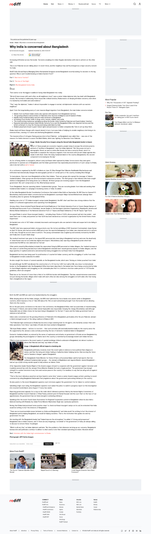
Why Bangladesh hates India (25, 85)
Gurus (94, 4)
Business (62, 504)
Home (45, 4)
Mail (52, 4)
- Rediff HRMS (46, 512)
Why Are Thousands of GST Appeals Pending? (123, 103)
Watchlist (79, 509)
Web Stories (110, 162)
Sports (61, 509)
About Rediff (13, 530)
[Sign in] (139, 4)
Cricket (61, 512)
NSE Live (78, 504)
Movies (61, 507)
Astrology (62, 519)
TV (100, 4)
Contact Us (75, 530)
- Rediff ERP (45, 517)
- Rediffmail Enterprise (48, 507)
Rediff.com (90, 530)
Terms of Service (48, 530)
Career (95, 507)
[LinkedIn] (140, 531)
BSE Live (78, 502)
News (60, 4)
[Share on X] (125, 531)
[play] (123, 171)
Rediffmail (45, 502)
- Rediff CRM (45, 514)
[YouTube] (137, 531)
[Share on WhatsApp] (122, 531)
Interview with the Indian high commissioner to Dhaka (32, 433)
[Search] (134, 4)
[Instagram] (133, 531)
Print (58, 443)
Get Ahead (62, 514)
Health (95, 502)
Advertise (24, 530)
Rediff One (45, 504)
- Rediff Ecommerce (47, 509)
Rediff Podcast (63, 522)
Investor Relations (62, 530)
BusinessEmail (84, 4)
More (106, 4)
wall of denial (29, 165)
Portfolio (78, 512)
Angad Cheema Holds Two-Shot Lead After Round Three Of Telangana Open (122, 106)
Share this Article (18, 55)
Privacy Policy (35, 530)
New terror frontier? (22, 77)
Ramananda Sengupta (18, 50)
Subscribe (48, 444)
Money (70, 4)
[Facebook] (129, 531)
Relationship (97, 509)
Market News (80, 507)
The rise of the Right (22, 81)
